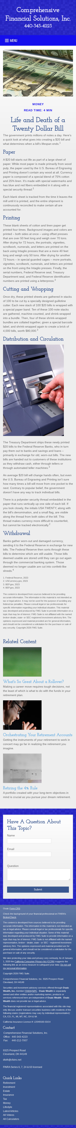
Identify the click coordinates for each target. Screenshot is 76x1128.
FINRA (28, 991)
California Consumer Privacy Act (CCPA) (35, 961)
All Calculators (11, 1119)
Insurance (8, 1094)
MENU (13, 40)
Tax (5, 1099)
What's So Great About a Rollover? (33, 682)
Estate (6, 1091)
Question (13, 865)
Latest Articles (10, 1111)
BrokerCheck (9, 917)
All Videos (8, 1115)
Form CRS (15, 908)
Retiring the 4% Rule (20, 788)
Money (7, 1103)
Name (11, 835)
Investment (9, 1087)
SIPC (34, 991)
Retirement (9, 1082)
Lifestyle (7, 1107)
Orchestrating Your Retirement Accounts (37, 735)
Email (10, 849)
